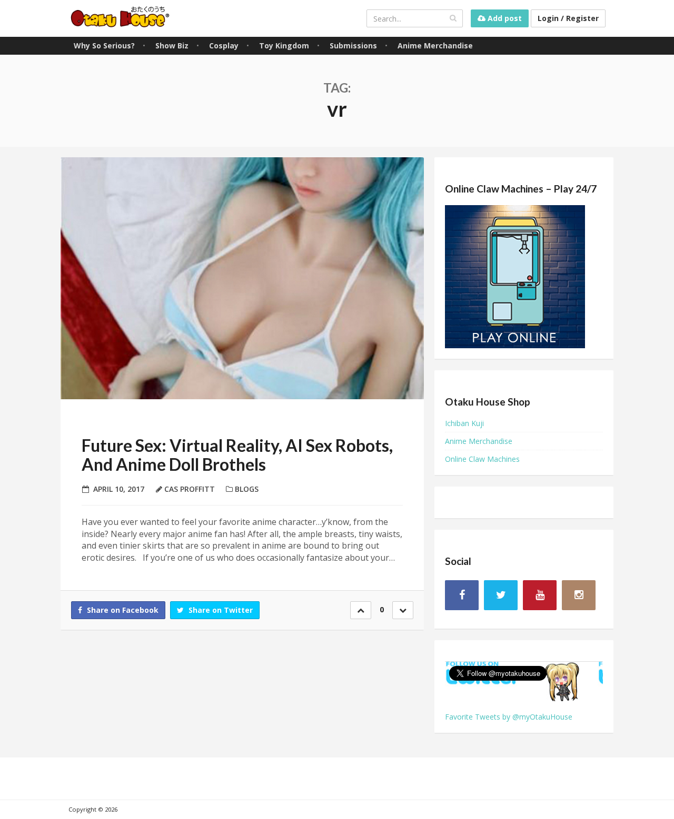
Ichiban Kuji (464, 423)
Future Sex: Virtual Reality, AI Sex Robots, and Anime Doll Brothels (237, 454)
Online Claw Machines (482, 459)
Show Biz (172, 45)
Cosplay (224, 45)
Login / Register (568, 18)
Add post (503, 18)
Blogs (247, 489)
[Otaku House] (121, 18)
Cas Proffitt (189, 489)
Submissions (353, 45)
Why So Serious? (104, 45)
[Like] (360, 610)
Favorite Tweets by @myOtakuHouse (508, 717)
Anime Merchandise (435, 45)
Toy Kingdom (284, 45)
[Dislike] (402, 610)
